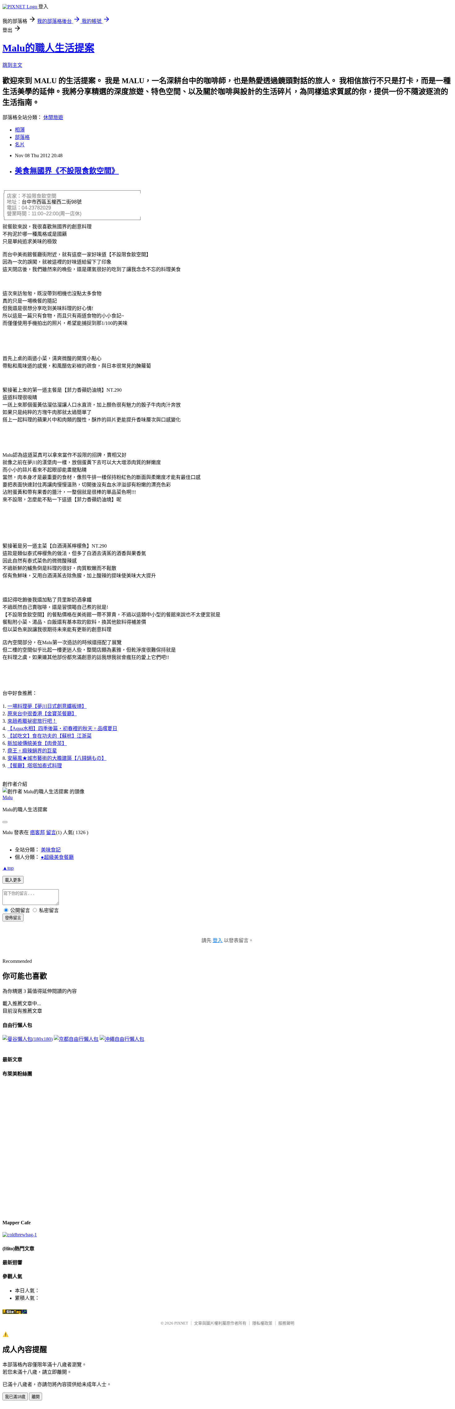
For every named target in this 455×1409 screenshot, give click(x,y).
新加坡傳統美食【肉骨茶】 (37, 743)
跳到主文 (12, 65)
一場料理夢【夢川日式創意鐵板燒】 (47, 706)
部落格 (22, 137)
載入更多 (13, 880)
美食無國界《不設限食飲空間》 (67, 171)
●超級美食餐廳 (57, 857)
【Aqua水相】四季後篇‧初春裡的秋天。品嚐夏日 (62, 728)
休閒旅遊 (53, 117)
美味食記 (51, 849)
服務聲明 (286, 1323)
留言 (51, 832)
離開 (36, 1396)
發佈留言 (13, 918)
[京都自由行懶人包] (76, 1039)
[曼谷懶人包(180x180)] (27, 1039)
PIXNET (181, 1323)
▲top (8, 868)
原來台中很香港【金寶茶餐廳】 (42, 713)
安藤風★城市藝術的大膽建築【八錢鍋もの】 (56, 758)
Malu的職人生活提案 (48, 48)
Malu (7, 797)
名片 (20, 144)
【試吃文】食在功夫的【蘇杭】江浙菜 (49, 736)
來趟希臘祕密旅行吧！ (32, 721)
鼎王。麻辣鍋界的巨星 (32, 750)
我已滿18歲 (15, 1396)
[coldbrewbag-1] (19, 1234)
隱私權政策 (262, 1323)
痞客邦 (37, 832)
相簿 (20, 129)
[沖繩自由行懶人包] (122, 1039)
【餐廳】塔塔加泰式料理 (34, 765)
